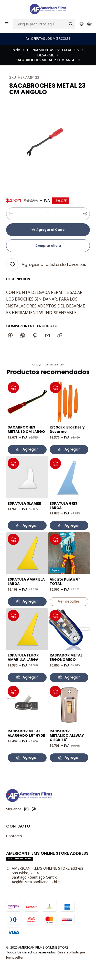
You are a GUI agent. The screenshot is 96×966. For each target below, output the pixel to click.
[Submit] (70, 24)
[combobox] (44, 24)
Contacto (14, 835)
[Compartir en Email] (47, 335)
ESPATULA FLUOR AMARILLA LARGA (23, 657)
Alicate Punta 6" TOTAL (65, 581)
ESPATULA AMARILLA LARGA (26, 581)
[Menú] (6, 24)
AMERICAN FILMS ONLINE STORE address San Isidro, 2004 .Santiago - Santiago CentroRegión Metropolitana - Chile (48, 875)
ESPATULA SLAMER (24, 503)
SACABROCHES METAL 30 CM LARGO (26, 429)
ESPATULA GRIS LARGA (63, 505)
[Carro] (89, 24)
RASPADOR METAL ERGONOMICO (66, 657)
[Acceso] (81, 24)
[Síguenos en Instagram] (26, 809)
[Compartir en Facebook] (10, 335)
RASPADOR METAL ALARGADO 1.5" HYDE (26, 733)
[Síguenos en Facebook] (33, 809)
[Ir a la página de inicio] (48, 9)
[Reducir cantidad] (10, 214)
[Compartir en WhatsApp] (22, 335)
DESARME (45, 55)
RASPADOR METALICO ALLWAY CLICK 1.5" (67, 735)
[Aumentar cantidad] (85, 214)
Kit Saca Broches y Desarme (67, 429)
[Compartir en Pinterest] (35, 335)
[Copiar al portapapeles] (60, 335)
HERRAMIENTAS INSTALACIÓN (53, 50)
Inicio (16, 50)
